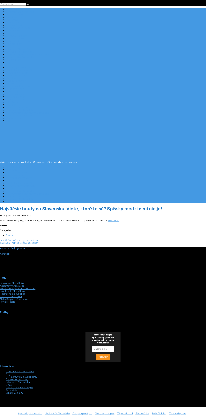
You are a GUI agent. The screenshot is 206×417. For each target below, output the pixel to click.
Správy (9, 235)
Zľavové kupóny (177, 413)
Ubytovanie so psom (16, 36)
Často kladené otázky (17, 167)
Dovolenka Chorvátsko (12, 283)
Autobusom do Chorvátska (20, 52)
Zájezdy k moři (125, 413)
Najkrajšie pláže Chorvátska (20, 57)
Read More (113, 220)
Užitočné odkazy (14, 175)
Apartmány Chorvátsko (12, 286)
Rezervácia (11, 169)
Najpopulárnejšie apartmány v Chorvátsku (27, 54)
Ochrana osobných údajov (19, 177)
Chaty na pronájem (104, 413)
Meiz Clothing (159, 413)
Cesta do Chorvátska (16, 172)
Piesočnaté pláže (14, 25)
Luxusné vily (12, 33)
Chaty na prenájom (82, 413)
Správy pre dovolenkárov (24, 377)
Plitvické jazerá (13, 60)
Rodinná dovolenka (16, 22)
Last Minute (12, 20)
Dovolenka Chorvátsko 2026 (20, 12)
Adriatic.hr (5, 254)
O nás (9, 180)
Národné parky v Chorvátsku (20, 185)
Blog (8, 62)
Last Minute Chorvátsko (12, 291)
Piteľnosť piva (142, 413)
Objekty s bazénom (16, 38)
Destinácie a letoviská (17, 14)
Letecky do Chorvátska (18, 49)
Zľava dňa (11, 46)
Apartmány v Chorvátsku (18, 9)
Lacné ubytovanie (15, 30)
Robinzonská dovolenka (18, 41)
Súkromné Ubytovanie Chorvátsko (17, 288)
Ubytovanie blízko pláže (18, 28)
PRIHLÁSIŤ (103, 357)
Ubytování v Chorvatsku (57, 413)
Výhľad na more (14, 44)
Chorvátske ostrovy (16, 17)
